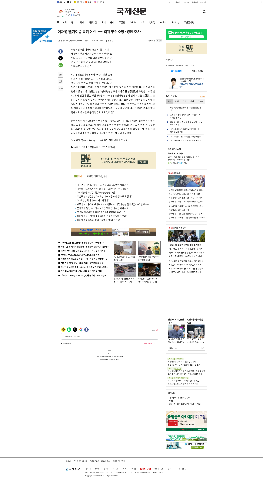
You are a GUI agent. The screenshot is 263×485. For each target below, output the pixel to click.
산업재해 (174, 173)
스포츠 (133, 22)
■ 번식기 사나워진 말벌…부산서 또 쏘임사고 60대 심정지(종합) (85, 267)
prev (167, 420)
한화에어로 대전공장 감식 (179, 210)
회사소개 (88, 469)
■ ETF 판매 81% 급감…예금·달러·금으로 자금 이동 (80, 263)
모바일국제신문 (181, 469)
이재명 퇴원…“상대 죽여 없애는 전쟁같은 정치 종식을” (102, 216)
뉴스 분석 (174, 368)
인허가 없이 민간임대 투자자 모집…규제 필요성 (186, 371)
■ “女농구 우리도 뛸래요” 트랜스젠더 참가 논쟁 (78, 254)
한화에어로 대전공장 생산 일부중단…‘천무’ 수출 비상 (189, 213)
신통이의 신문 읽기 (178, 378)
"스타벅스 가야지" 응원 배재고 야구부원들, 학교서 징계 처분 (192, 248)
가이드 (172, 162)
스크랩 (61, 89)
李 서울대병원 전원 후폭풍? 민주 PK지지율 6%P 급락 (101, 212)
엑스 (70, 2)
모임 (174, 156)
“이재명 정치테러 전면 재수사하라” (93, 200)
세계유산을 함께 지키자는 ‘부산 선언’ (182, 361)
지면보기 (186, 2)
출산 (188, 156)
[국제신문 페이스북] (83, 147)
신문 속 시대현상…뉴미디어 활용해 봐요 (183, 380)
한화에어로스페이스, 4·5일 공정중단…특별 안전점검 (190, 206)
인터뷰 (152, 22)
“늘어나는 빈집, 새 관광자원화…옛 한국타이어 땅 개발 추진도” (176, 342)
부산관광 (179, 65)
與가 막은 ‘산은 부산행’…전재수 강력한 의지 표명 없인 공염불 (192, 374)
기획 (142, 22)
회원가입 (178, 2)
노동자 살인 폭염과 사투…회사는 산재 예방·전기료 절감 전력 (192, 190)
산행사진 (188, 159)
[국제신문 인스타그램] (104, 147)
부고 (197, 156)
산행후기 (180, 159)
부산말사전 (189, 22)
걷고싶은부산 (94, 461)
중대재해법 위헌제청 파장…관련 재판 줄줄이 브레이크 (190, 197)
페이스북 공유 (61, 52)
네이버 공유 (61, 66)
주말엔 (122, 22)
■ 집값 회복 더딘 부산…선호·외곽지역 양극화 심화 (80, 271)
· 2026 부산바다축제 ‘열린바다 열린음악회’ (184, 404)
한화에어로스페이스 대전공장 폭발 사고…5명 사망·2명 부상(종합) (195, 217)
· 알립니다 (172, 400)
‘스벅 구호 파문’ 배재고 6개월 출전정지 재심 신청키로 (189, 272)
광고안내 (106, 469)
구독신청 (203, 2)
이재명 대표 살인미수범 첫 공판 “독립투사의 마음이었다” (103, 188)
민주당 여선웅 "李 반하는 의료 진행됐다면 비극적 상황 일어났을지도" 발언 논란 (113, 204)
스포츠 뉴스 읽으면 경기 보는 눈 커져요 (183, 383)
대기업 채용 (189, 65)
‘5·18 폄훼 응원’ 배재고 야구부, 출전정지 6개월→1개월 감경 (192, 261)
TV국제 (163, 22)
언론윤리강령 (159, 469)
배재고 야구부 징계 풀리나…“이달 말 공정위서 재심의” (190, 268)
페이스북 (62, 2)
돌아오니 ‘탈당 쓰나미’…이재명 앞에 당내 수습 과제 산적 (102, 208)
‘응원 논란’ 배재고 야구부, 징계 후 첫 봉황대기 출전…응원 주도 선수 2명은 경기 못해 (202, 245)
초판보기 (195, 2)
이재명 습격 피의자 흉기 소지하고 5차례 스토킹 (98, 220)
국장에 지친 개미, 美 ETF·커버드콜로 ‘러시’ (149, 259)
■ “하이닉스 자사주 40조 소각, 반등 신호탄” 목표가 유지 (82, 275)
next (205, 420)
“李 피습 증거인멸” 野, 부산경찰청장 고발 (96, 192)
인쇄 (61, 75)
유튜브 (90, 2)
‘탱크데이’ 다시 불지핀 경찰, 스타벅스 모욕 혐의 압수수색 (191, 252)
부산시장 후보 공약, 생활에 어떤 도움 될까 (184, 364)
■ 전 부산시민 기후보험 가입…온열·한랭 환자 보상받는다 (82, 258)
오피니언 (175, 22)
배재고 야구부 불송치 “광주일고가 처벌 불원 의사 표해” (190, 264)
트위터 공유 (61, 59)
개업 (179, 156)
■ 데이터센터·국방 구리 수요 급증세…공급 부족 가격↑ (82, 250)
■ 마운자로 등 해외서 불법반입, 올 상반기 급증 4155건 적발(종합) (86, 246)
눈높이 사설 (175, 359)
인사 (169, 156)
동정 (192, 156)
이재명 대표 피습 (94, 176)
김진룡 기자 (61, 40)
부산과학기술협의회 (80, 461)
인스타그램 (100, 2)
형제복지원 (170, 65)
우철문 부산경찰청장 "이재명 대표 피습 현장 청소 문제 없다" (104, 196)
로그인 (171, 2)
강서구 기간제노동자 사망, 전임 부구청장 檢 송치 (188, 193)
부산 (106, 176)
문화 (112, 22)
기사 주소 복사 (61, 82)
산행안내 (171, 159)
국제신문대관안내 (119, 461)
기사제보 (133, 469)
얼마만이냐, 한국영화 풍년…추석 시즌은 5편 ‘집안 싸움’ (148, 281)
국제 (104, 22)
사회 (65, 22)
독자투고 (124, 469)
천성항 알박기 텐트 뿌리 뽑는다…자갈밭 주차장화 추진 (124, 281)
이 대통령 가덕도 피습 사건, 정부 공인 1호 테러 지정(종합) (103, 184)
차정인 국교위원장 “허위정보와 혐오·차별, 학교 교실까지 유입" (193, 256)
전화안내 (97, 469)
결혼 (183, 156)
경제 (82, 22)
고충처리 (169, 469)
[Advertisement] (134, 64)
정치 (73, 22)
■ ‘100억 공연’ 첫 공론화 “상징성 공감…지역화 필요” (81, 242)
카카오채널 (80, 2)
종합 (169, 101)
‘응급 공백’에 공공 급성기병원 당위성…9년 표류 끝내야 (195, 342)
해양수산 (93, 22)
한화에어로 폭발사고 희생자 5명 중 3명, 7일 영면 (188, 201)
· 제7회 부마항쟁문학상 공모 (179, 397)
